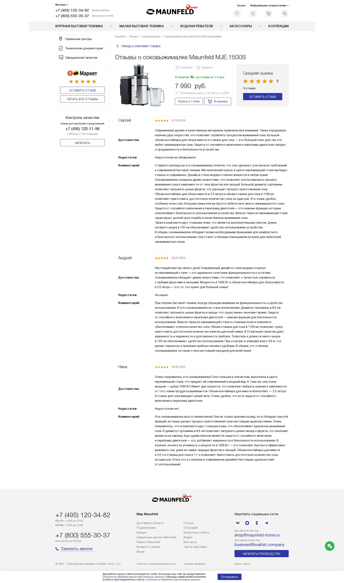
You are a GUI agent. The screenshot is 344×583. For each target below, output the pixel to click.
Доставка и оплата (150, 523)
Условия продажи (194, 563)
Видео (188, 537)
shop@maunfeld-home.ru (257, 535)
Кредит (142, 532)
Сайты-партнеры (195, 546)
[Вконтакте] (238, 523)
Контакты (190, 542)
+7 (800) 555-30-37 (72, 16)
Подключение (146, 527)
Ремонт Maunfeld (148, 542)
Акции (241, 5)
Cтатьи (189, 523)
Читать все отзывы (82, 99)
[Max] (247, 523)
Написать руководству (261, 553)
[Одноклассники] (257, 523)
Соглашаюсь (229, 576)
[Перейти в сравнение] (253, 13)
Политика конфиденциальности (156, 563)
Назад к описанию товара (140, 46)
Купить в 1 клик (188, 101)
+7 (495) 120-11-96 (82, 129)
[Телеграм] (266, 523)
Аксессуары (241, 26)
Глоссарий (191, 527)
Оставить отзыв (82, 90)
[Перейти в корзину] (269, 13)
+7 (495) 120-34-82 (72, 10)
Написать (82, 143)
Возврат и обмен (148, 546)
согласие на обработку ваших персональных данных (133, 576)
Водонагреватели (196, 26)
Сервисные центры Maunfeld (156, 537)
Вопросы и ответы (196, 532)
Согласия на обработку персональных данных (172, 579)
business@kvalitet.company (259, 544)
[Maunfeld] (172, 10)
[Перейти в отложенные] (237, 13)
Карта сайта (242, 563)
